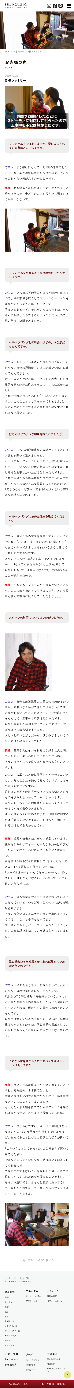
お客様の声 (11, 1365)
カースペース (10, 1336)
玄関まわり (9, 1321)
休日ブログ (30, 1370)
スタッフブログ (32, 1360)
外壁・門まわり (11, 1326)
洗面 (7, 1312)
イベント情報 (11, 1354)
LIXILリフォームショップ (57, 1370)
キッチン (8, 1302)
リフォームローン (54, 1301)
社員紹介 (51, 1364)
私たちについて (54, 1359)
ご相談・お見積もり (57, 1384)
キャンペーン (11, 1359)
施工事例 (10, 1292)
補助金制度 (52, 1296)
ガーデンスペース (12, 1331)
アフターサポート (33, 1301)
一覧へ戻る (26, 1260)
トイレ (7, 1316)
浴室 (7, 1307)
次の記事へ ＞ (46, 1260)
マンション (9, 1345)
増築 (7, 1297)
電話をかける (20, 1384)
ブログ (29, 1354)
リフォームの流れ (33, 1296)
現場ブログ (30, 1365)
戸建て (7, 1340)
